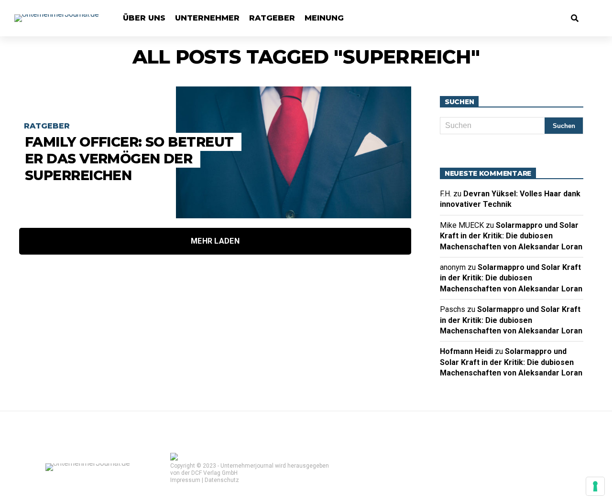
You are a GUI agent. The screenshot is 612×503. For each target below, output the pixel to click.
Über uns (144, 17)
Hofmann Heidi (466, 351)
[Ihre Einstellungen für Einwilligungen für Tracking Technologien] (595, 486)
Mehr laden (215, 241)
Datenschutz (222, 480)
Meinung (324, 17)
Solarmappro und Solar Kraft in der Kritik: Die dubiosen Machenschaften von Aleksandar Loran (511, 236)
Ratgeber (272, 17)
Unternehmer (207, 17)
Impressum (185, 480)
